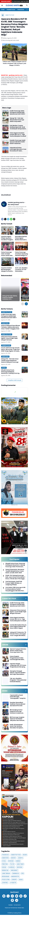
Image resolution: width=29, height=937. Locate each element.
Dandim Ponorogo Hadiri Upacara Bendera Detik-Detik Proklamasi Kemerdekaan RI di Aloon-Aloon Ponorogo (18, 142)
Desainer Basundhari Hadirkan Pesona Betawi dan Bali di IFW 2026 (17, 704)
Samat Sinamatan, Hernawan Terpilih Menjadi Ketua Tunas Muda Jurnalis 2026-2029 (14, 571)
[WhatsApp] (11, 219)
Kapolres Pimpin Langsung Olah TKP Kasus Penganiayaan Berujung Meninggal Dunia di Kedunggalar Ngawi (18, 665)
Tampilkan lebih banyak (14, 380)
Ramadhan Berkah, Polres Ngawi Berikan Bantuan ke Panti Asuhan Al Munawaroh (21, 238)
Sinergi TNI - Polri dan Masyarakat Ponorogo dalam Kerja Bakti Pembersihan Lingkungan (18, 119)
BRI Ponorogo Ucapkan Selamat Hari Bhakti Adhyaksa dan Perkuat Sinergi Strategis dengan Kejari (18, 718)
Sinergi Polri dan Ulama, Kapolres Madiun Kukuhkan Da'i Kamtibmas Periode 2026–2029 (9, 297)
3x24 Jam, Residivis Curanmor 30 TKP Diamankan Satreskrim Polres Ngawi (21, 269)
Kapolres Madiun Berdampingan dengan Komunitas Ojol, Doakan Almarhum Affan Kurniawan (7, 269)
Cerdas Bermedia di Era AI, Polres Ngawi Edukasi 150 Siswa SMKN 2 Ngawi (18, 626)
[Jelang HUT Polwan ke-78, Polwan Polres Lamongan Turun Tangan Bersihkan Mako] (5, 635)
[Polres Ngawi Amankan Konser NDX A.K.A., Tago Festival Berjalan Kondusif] (5, 135)
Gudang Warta (17, 913)
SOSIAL (4, 367)
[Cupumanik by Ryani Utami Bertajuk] (5, 697)
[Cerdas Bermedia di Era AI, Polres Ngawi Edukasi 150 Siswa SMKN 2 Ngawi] (5, 627)
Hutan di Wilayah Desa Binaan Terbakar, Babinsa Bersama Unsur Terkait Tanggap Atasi (10, 327)
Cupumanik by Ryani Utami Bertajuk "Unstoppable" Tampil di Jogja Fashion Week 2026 (18, 696)
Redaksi (11, 905)
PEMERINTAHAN (11, 9)
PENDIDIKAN (20, 9)
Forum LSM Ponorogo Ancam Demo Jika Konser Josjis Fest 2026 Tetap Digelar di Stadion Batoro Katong (10, 349)
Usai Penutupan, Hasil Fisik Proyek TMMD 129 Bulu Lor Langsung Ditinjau (13, 583)
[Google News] (20, 896)
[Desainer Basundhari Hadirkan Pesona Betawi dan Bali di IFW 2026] (5, 705)
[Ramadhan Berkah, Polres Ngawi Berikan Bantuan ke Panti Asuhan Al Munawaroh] (21, 230)
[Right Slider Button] (27, 9)
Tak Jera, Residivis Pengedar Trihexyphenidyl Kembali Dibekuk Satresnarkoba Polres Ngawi (18, 680)
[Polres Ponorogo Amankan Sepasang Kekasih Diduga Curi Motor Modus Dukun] (21, 246)
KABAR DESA (5, 323)
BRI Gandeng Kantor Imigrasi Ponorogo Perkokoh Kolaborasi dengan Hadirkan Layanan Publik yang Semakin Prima (18, 711)
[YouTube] (16, 896)
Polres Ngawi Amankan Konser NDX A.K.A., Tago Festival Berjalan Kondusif (18, 134)
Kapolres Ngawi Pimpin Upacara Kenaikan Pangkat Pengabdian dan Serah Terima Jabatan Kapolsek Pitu (7, 238)
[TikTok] (25, 896)
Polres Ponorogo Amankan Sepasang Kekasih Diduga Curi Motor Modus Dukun (21, 253)
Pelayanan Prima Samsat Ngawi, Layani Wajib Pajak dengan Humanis (9, 338)
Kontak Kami (17, 905)
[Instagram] (12, 896)
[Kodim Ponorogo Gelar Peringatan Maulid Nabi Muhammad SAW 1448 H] (5, 113)
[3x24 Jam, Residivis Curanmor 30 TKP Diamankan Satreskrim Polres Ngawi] (21, 261)
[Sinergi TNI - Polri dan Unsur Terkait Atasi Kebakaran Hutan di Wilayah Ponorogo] (25, 359)
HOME (2, 9)
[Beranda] (2, 15)
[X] (5, 219)
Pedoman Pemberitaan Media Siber (14, 908)
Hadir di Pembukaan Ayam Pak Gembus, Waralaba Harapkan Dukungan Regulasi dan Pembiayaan (17, 726)
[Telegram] (8, 219)
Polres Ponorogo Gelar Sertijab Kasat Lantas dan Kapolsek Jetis (6, 253)
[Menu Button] (2, 5)
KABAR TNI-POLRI (6, 312)
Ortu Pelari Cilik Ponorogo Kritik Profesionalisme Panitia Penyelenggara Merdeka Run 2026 (15, 589)
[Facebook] (2, 219)
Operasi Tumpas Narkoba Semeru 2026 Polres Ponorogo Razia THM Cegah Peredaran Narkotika (18, 650)
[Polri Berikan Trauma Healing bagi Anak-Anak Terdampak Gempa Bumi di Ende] (5, 128)
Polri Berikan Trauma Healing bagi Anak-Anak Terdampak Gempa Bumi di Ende (18, 127)
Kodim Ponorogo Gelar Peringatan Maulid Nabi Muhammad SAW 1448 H (17, 112)
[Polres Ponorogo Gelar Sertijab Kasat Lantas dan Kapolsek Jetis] (7, 246)
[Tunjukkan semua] (26, 599)
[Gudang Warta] (14, 5)
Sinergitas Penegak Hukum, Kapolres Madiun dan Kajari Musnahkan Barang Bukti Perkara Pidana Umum (17, 672)
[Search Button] (26, 5)
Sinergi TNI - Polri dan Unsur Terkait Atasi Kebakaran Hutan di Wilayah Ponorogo (10, 360)
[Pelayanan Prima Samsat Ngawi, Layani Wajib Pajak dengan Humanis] (25, 336)
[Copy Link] (14, 219)
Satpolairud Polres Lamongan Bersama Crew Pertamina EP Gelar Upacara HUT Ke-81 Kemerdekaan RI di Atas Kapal (18, 149)
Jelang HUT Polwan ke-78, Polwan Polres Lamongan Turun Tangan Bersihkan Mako (18, 634)
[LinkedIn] (12, 900)
